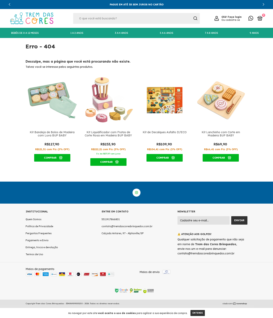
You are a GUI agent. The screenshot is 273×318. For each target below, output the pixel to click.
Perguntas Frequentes (39, 233)
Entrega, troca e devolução (42, 247)
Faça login (235, 16)
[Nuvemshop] (234, 304)
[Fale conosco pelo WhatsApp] (250, 19)
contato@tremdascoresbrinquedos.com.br (127, 226)
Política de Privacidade (39, 226)
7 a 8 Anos (211, 32)
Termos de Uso (34, 254)
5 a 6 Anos (166, 32)
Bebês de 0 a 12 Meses (25, 32)
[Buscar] (195, 18)
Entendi (197, 313)
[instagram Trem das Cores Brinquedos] (136, 193)
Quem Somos (33, 219)
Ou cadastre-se (230, 19)
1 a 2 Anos (76, 32)
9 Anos (254, 32)
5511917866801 (111, 219)
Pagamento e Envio (37, 240)
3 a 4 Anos (121, 32)
